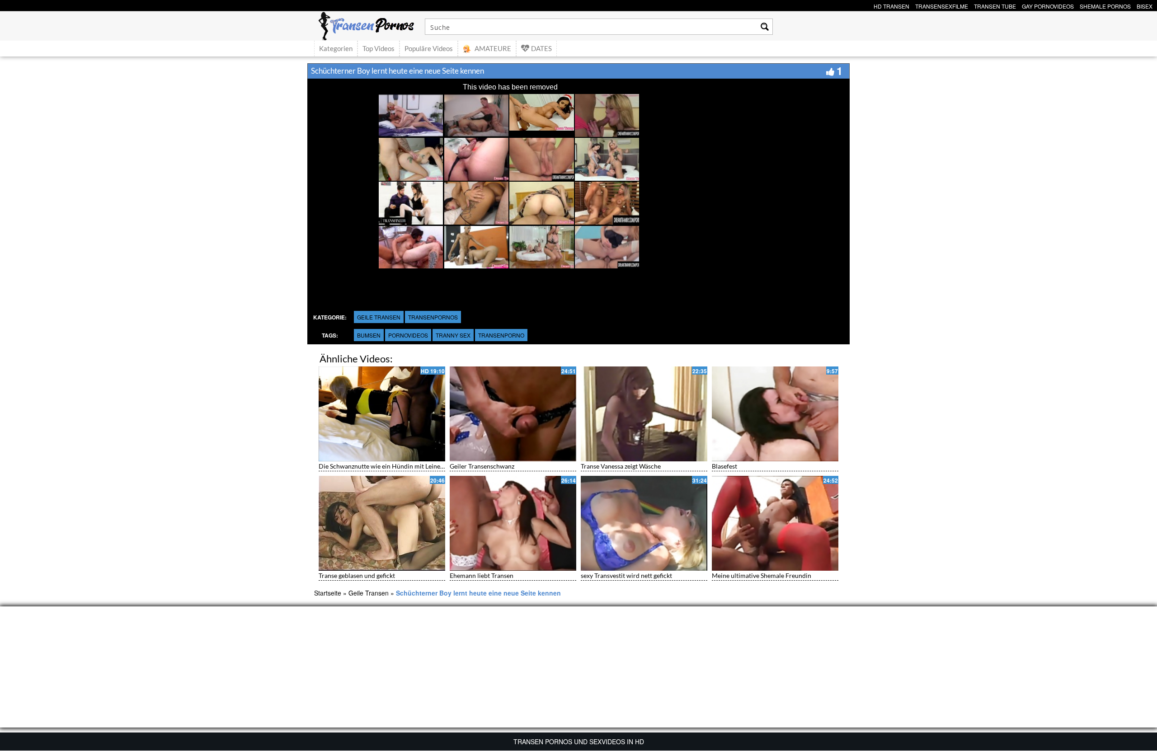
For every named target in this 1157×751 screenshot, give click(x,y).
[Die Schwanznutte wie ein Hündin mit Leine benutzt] (382, 413)
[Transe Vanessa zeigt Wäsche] (644, 413)
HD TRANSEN (891, 5)
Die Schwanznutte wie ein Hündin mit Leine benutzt (391, 466)
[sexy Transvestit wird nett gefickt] (644, 523)
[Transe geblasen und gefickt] (382, 523)
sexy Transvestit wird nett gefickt (626, 575)
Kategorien (336, 48)
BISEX (1144, 5)
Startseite (327, 592)
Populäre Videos (428, 48)
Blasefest (724, 466)
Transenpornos (433, 317)
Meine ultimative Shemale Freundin (761, 575)
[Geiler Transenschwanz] (513, 413)
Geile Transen (378, 317)
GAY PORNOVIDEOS (1048, 5)
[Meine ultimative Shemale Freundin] (775, 523)
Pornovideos (408, 335)
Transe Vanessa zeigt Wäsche (621, 466)
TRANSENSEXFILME (941, 5)
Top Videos (378, 48)
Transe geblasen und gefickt (357, 575)
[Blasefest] (775, 413)
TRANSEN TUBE (995, 5)
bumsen (369, 335)
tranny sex (453, 335)
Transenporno (501, 335)
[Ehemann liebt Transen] (513, 523)
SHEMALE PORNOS (1105, 5)
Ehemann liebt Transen (481, 575)
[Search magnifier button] (764, 26)
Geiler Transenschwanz (482, 466)
